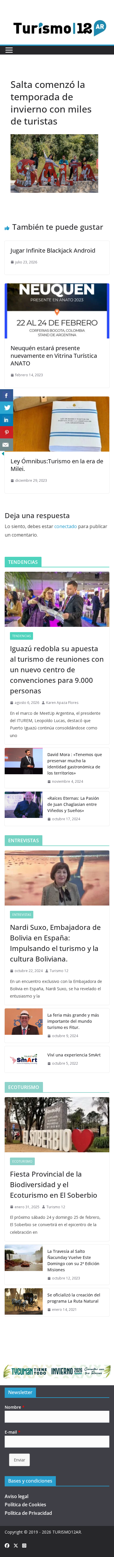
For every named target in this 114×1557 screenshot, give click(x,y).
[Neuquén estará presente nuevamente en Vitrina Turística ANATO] (57, 287)
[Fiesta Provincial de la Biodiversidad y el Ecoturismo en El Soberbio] (57, 1124)
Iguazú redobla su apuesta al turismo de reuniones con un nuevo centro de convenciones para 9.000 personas (57, 669)
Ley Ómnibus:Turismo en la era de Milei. (57, 465)
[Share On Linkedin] (6, 420)
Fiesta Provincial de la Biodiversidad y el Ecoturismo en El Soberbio (53, 1184)
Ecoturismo (22, 1161)
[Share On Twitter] (6, 407)
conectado (65, 526)
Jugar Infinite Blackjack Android (53, 250)
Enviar (19, 1460)
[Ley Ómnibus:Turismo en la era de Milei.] (57, 400)
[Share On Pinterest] (6, 432)
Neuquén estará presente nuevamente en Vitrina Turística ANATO (54, 355)
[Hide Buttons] (3, 455)
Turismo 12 (59, 970)
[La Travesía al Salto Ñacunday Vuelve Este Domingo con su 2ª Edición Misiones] (24, 1265)
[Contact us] (6, 444)
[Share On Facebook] (6, 395)
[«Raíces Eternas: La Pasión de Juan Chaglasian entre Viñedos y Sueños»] (24, 809)
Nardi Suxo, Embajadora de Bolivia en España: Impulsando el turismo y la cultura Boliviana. (55, 943)
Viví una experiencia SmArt (74, 1055)
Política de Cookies (25, 1504)
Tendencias (21, 636)
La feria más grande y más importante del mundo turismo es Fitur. (73, 1021)
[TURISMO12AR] (57, 16)
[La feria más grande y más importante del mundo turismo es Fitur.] (24, 1025)
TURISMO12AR (66, 1532)
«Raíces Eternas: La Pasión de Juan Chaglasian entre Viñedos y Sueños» (73, 804)
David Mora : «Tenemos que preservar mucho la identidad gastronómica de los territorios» (74, 764)
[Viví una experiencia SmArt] (24, 1059)
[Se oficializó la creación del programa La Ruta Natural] (24, 1302)
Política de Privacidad (28, 1513)
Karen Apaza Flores (62, 702)
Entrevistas (21, 915)
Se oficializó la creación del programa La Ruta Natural (73, 1298)
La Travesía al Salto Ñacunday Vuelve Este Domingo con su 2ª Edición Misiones (73, 1260)
